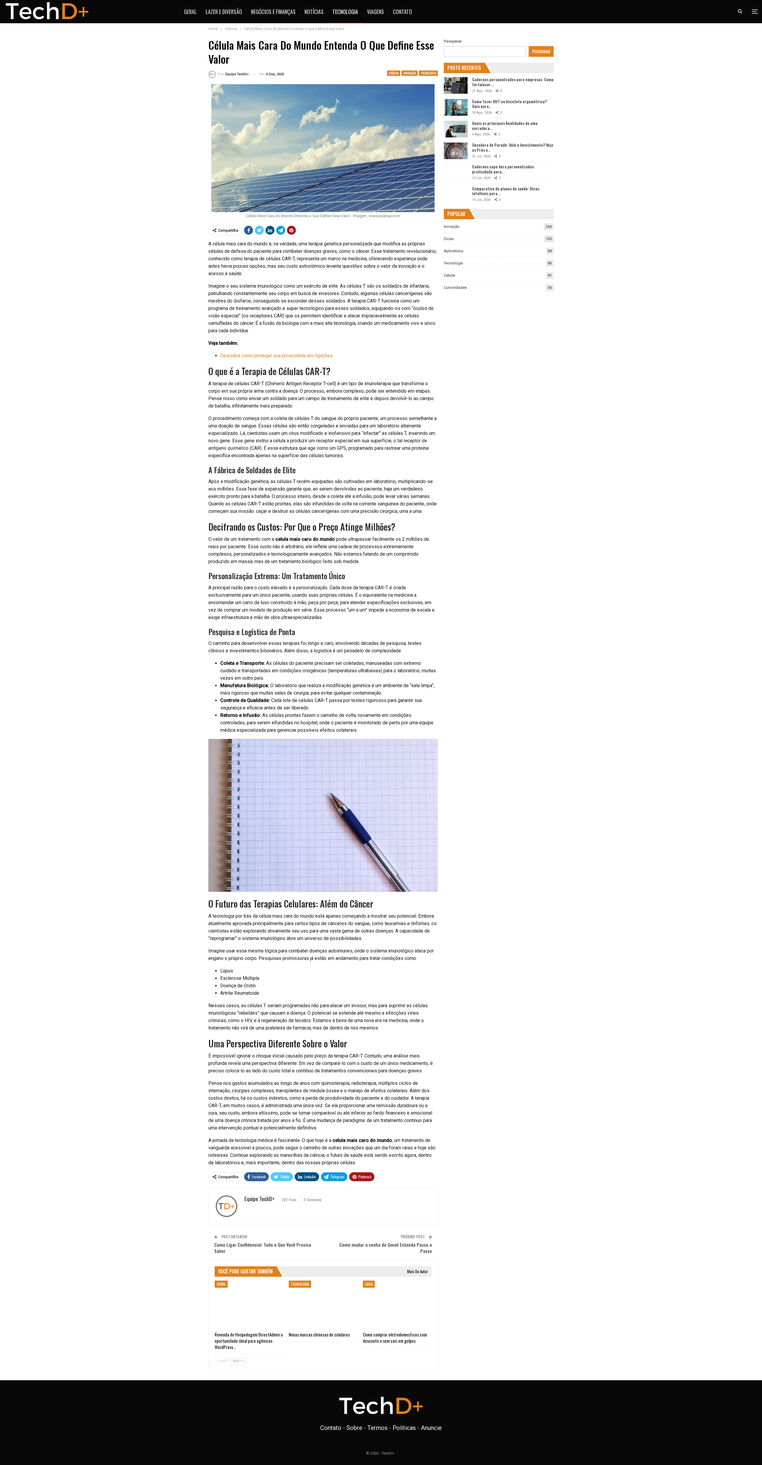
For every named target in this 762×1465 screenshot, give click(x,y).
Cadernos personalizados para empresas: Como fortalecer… (513, 81)
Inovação (409, 73)
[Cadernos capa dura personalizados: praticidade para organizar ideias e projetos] (456, 172)
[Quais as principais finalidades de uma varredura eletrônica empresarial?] (456, 129)
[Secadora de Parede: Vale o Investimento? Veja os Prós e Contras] (456, 150)
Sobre (354, 1427)
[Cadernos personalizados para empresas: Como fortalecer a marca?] (456, 85)
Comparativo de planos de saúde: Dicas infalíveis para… (505, 191)
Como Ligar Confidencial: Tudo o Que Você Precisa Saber (262, 1247)
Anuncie (431, 1427)
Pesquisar (453, 41)
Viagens (375, 11)
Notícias (314, 11)
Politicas (404, 1427)
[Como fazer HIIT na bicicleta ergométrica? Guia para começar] (456, 107)
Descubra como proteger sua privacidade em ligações (276, 355)
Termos (377, 1427)
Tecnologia (345, 11)
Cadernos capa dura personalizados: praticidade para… (503, 169)
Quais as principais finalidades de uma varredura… (505, 125)
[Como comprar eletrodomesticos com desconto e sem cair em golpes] (397, 1305)
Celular (449, 275)
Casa (369, 1284)
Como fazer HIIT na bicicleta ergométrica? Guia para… (509, 103)
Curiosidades (455, 287)
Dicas (449, 238)
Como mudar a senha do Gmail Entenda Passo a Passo (385, 1247)
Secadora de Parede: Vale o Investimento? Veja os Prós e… (512, 147)
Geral (190, 11)
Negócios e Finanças (273, 11)
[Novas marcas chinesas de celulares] (323, 1305)
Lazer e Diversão (224, 11)
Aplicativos (453, 251)
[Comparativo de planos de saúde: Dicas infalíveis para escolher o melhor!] (456, 194)
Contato (402, 11)
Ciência (394, 73)
